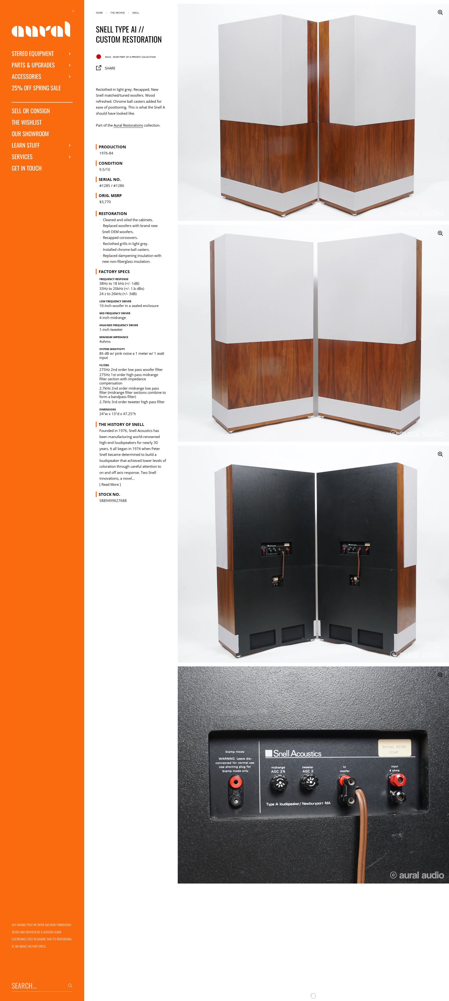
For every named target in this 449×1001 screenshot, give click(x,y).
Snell (135, 12)
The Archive (117, 12)
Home (99, 12)
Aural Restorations (128, 125)
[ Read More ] (110, 484)
